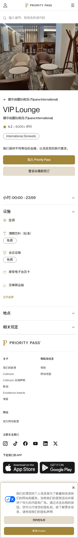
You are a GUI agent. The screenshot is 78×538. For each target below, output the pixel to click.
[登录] (5, 5)
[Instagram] (5, 443)
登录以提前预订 (39, 171)
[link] (20, 468)
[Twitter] (55, 443)
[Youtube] (35, 443)
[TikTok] (15, 443)
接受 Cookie (38, 531)
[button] (33, 85)
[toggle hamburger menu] (72, 5)
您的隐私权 (39, 520)
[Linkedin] (45, 443)
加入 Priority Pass (39, 159)
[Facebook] (25, 443)
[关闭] (73, 487)
